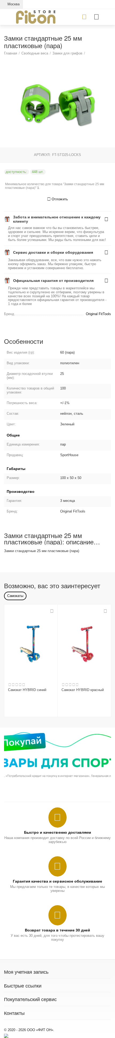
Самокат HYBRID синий (27, 690)
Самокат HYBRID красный (83, 690)
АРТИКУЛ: (42, 155)
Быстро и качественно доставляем (57, 832)
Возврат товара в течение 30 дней (57, 930)
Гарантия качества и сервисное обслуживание (57, 881)
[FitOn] (35, 17)
